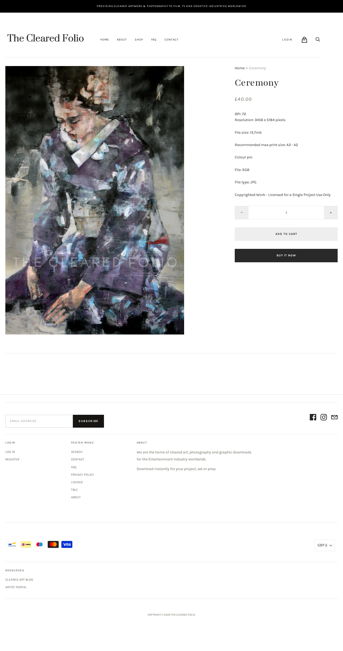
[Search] (317, 39)
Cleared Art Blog (19, 579)
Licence (77, 482)
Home (104, 39)
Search (77, 452)
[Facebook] (313, 418)
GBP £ (322, 545)
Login (287, 39)
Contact (172, 39)
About (122, 39)
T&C (74, 490)
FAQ (153, 39)
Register (12, 459)
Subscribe (88, 421)
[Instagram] (323, 418)
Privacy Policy (82, 475)
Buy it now (286, 255)
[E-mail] (334, 418)
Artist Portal (16, 587)
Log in (10, 452)
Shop (139, 39)
